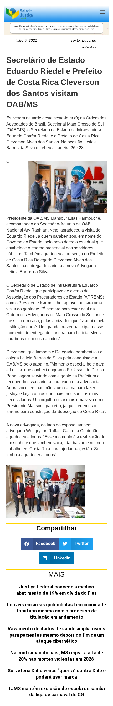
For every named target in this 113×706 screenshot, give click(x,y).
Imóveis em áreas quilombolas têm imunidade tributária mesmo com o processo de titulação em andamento (56, 611)
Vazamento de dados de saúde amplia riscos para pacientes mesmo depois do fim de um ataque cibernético (56, 635)
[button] (102, 13)
